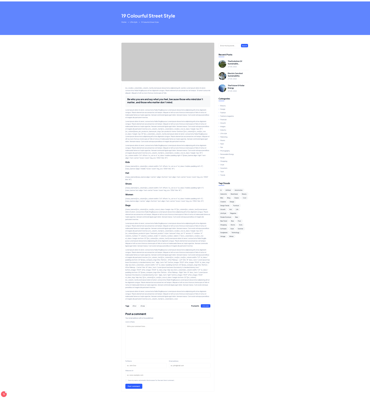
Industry (223, 130)
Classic (236, 198)
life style (223, 213)
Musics (222, 140)
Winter (231, 236)
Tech (222, 172)
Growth (223, 123)
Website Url (129, 370)
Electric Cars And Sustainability (235, 74)
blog (228, 198)
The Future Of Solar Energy (236, 86)
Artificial (228, 190)
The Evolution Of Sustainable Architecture (235, 62)
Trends (222, 175)
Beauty (223, 106)
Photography (225, 151)
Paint (222, 144)
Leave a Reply (130, 322)
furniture (236, 205)
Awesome (223, 194)
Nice (232, 221)
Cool (244, 198)
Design (222, 109)
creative (223, 202)
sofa (240, 225)
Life (237, 209)
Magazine (233, 213)
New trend (223, 221)
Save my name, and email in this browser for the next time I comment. (151, 380)
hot (230, 209)
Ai (221, 190)
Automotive (238, 190)
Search (244, 46)
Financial (223, 120)
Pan (221, 147)
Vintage (222, 236)
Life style (133, 22)
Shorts (233, 225)
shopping (223, 225)
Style (222, 165)
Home (123, 22)
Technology (235, 232)
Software (223, 228)
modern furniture (225, 217)
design (232, 202)
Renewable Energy (227, 154)
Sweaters (223, 168)
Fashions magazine (227, 116)
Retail (222, 158)
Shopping (223, 161)
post (239, 221)
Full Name (128, 361)
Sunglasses (223, 232)
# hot (134, 306)
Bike (221, 198)
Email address (173, 361)
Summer (240, 228)
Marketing (223, 137)
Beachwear (234, 194)
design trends (224, 205)
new (236, 217)
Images (222, 126)
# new (143, 306)
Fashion (223, 113)
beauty (244, 194)
